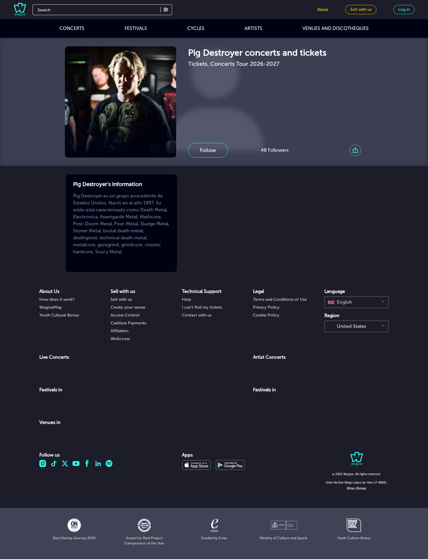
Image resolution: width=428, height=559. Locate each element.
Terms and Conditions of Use (280, 299)
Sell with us (121, 299)
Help (186, 299)
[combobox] (356, 302)
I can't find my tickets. (202, 307)
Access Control (125, 315)
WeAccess (120, 338)
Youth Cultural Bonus (59, 315)
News (322, 9)
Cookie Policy (266, 315)
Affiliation (119, 330)
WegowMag (50, 307)
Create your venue (128, 307)
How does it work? (57, 299)
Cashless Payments (128, 323)
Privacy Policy (266, 307)
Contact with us (196, 315)
